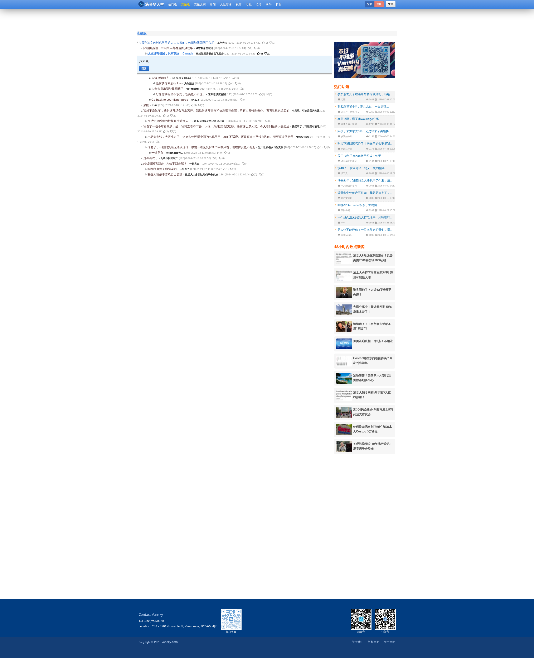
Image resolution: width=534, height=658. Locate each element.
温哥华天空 (154, 4)
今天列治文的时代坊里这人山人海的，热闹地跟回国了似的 (177, 42)
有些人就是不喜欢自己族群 (165, 174)
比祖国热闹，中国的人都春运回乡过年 (168, 48)
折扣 (279, 4)
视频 (239, 4)
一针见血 (157, 152)
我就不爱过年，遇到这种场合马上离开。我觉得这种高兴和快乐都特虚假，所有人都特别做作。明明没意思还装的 (216, 110)
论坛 (259, 4)
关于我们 (358, 642)
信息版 (172, 4)
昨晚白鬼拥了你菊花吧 (162, 169)
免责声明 (389, 642)
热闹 (146, 105)
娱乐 (269, 4)
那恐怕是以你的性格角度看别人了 (169, 121)
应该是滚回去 (160, 78)
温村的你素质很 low (169, 83)
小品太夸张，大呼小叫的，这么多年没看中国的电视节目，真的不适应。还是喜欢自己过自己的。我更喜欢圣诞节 (220, 136)
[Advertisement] (242, 19)
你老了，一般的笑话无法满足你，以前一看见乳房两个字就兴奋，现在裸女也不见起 (201, 147)
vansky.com (170, 642)
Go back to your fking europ (170, 99)
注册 (379, 4)
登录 (369, 4)
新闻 (213, 4)
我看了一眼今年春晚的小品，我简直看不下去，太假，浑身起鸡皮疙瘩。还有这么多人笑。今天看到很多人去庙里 (216, 126)
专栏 (249, 4)
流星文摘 (200, 4)
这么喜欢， (151, 158)
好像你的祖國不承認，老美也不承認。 (181, 94)
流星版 (185, 4)
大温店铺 (226, 4)
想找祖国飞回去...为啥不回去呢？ (165, 163)
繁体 (390, 4)
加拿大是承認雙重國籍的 (167, 88)
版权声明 (373, 642)
